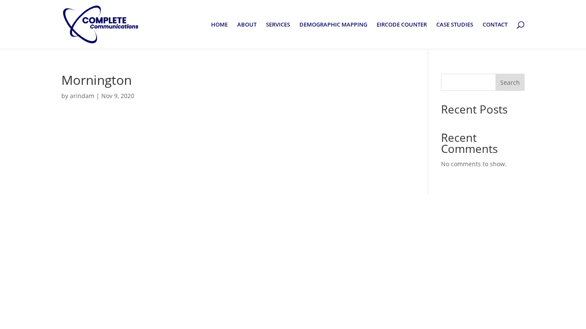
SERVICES (278, 24)
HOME (219, 24)
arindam (82, 96)
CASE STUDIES (454, 24)
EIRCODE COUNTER (402, 24)
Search (510, 82)
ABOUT (247, 24)
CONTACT (495, 24)
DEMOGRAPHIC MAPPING (333, 24)
